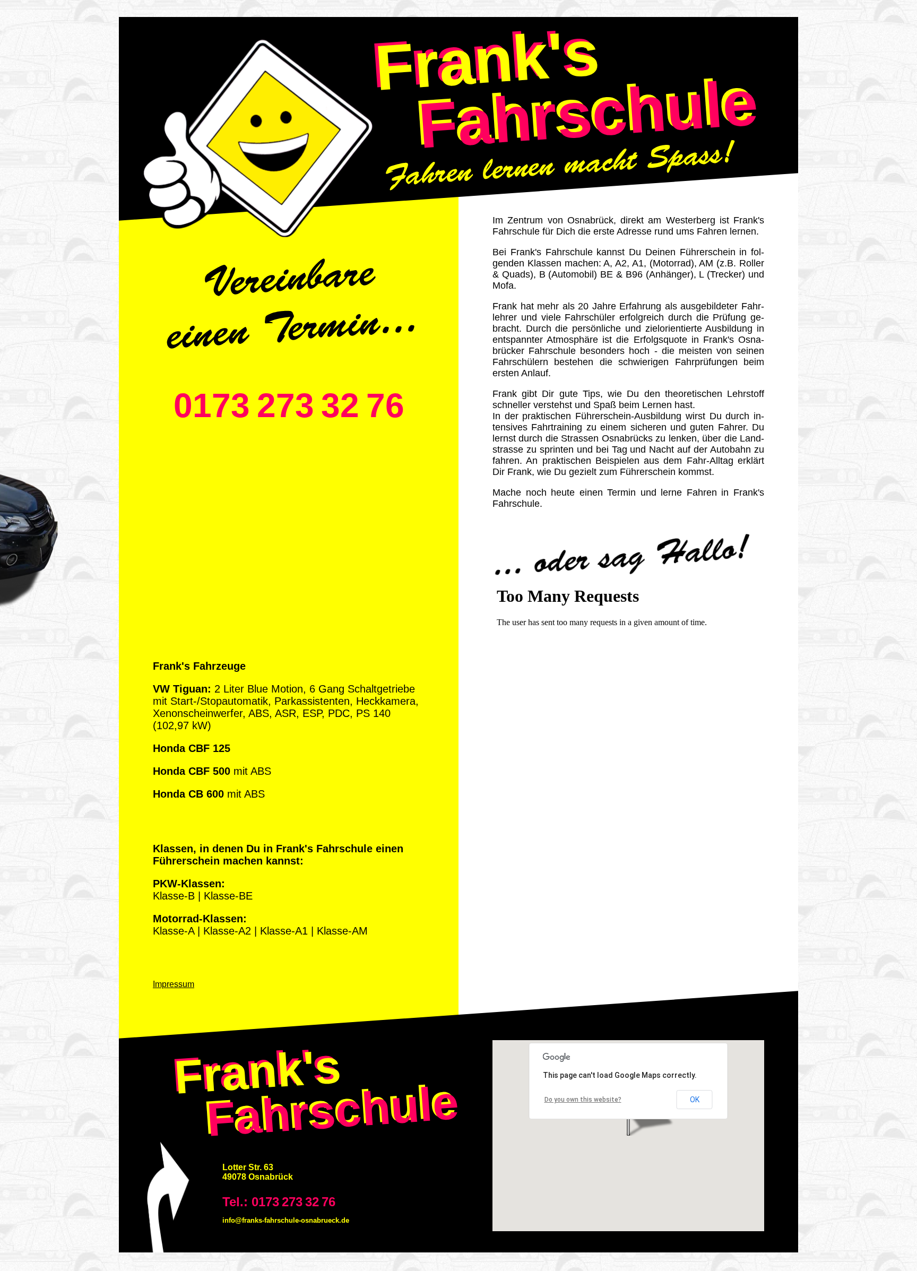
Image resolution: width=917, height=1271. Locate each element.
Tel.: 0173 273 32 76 (278, 1202)
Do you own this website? (582, 1099)
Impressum (173, 984)
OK (694, 1099)
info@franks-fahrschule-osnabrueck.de (285, 1220)
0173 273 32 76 (289, 405)
